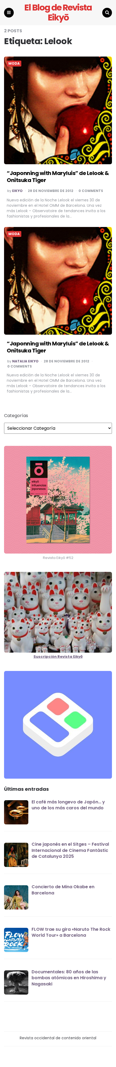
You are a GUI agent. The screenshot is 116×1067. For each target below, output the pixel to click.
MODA (14, 63)
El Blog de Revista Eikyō (58, 13)
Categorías (16, 416)
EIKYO (17, 191)
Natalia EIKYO (25, 361)
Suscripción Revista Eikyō (58, 656)
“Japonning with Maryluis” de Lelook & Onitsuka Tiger (58, 176)
